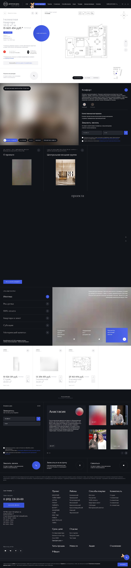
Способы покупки (66, 4)
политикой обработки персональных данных (107, 138)
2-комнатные (114, 500)
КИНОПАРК (55, 495)
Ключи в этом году (58, 535)
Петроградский (75, 500)
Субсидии (92, 505)
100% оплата (93, 500)
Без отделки (74, 533)
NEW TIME (55, 515)
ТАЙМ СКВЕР (56, 498)
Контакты (98, 4)
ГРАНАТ (54, 502)
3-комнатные (114, 502)
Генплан (95, 77)
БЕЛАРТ (54, 507)
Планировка (77, 77)
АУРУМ (54, 500)
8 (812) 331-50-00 (111, 4)
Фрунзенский (74, 512)
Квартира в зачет (94, 502)
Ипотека (91, 495)
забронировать (41, 33)
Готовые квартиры (58, 533)
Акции (74, 4)
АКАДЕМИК (56, 510)
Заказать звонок (13, 505)
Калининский (74, 495)
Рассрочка (92, 498)
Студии (112, 495)
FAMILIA (54, 517)
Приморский (74, 498)
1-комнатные (114, 498)
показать (20, 63)
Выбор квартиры (40, 4)
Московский (74, 502)
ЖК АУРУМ (8, 32)
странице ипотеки (9, 58)
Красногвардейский (76, 507)
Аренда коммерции (89, 4)
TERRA (54, 522)
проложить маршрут (13, 281)
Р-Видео (55, 551)
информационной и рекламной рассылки (109, 141)
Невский (72, 510)
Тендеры (80, 4)
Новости (74, 546)
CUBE (54, 512)
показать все (65, 397)
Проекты (50, 4)
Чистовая (73, 538)
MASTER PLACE (57, 520)
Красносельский (75, 505)
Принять (122, 564)
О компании (57, 4)
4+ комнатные (114, 505)
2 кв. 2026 (55, 538)
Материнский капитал (96, 507)
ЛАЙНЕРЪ (55, 505)
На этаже (87, 77)
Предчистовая (74, 535)
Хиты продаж (58, 546)
